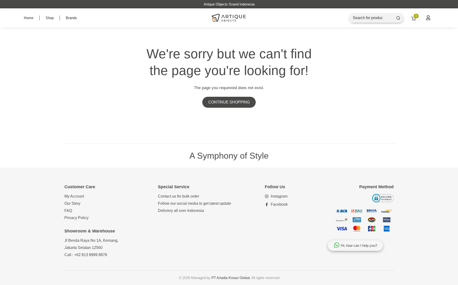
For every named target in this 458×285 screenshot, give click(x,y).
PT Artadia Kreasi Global (230, 278)
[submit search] (398, 18)
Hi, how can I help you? (359, 245)
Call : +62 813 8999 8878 (85, 255)
